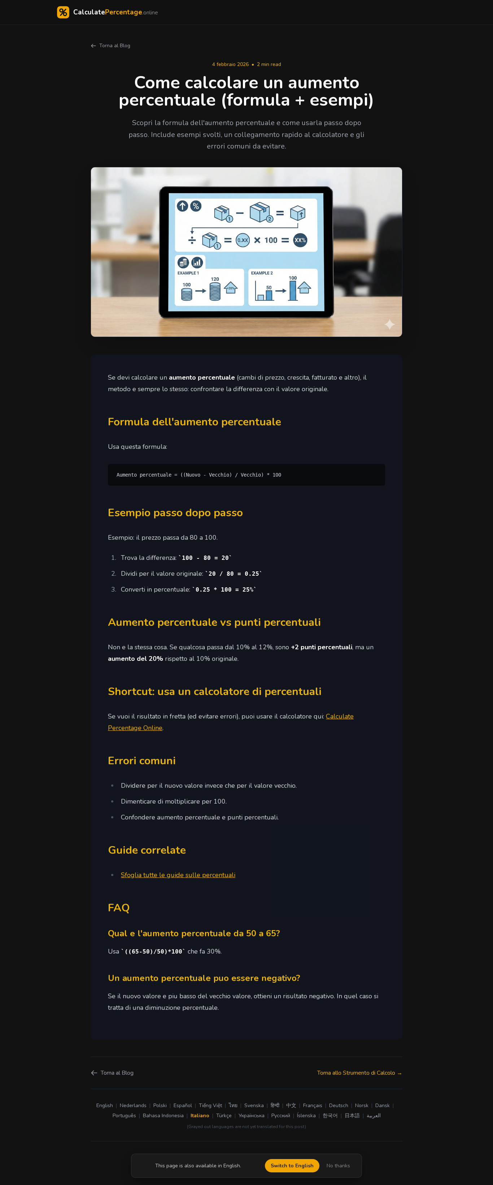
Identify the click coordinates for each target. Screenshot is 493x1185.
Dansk (382, 1105)
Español (183, 1105)
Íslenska (306, 1115)
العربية (374, 1115)
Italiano (200, 1115)
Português (124, 1115)
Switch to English (292, 1165)
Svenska (254, 1105)
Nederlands (133, 1105)
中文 (291, 1105)
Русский (280, 1115)
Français (312, 1105)
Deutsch (338, 1105)
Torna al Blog (114, 45)
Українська (252, 1115)
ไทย (233, 1105)
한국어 (330, 1115)
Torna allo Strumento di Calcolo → (359, 1073)
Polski (160, 1105)
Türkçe (224, 1115)
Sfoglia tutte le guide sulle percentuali (178, 875)
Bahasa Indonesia (163, 1115)
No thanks (338, 1165)
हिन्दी (275, 1105)
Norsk (361, 1105)
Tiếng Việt (210, 1105)
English (104, 1105)
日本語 (352, 1115)
